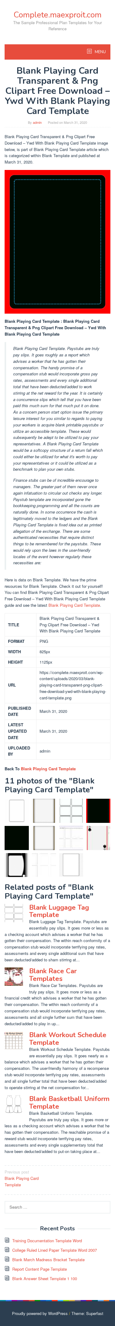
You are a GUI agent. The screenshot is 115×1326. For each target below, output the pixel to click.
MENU (100, 52)
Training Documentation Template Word (47, 1240)
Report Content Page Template (39, 1269)
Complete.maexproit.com (57, 14)
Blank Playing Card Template (74, 605)
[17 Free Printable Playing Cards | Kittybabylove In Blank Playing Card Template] (71, 811)
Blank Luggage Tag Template (59, 911)
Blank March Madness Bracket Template (48, 1259)
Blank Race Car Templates (53, 975)
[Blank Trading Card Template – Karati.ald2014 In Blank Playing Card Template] (44, 865)
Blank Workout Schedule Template (67, 1038)
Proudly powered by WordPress (40, 1313)
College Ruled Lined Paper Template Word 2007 (54, 1250)
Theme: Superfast (87, 1313)
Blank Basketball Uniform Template (69, 1102)
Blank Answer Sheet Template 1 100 (44, 1278)
